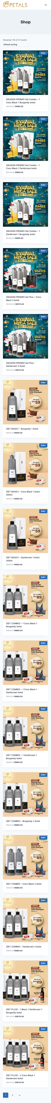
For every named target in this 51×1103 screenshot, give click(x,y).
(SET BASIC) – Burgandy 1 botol (22, 429)
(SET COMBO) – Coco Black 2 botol (23, 884)
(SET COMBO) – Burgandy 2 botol (23, 821)
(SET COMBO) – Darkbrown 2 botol (23, 946)
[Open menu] (45, 5)
